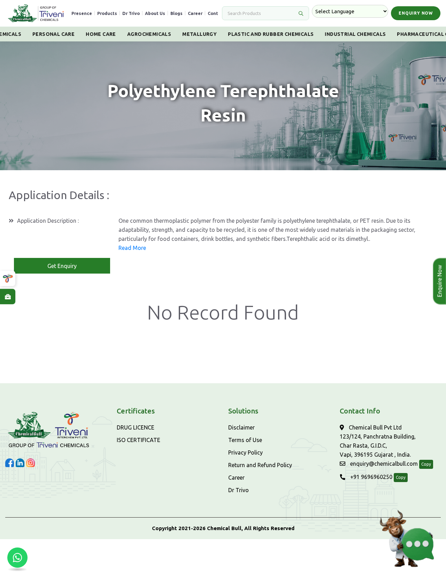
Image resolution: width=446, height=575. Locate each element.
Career (195, 13)
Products (107, 13)
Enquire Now (440, 281)
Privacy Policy (245, 452)
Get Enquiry (62, 266)
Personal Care (53, 34)
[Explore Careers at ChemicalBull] (7, 296)
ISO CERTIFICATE (138, 440)
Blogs (176, 13)
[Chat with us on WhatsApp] (17, 557)
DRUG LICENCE (135, 427)
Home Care (101, 34)
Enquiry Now (416, 13)
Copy (426, 464)
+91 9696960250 (370, 477)
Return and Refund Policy (260, 465)
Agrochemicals (149, 34)
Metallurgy (199, 34)
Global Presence (74, 13)
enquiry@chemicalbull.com (383, 463)
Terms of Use (245, 440)
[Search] (300, 13)
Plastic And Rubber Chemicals (271, 34)
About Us (155, 13)
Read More (132, 248)
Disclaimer (241, 427)
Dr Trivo (131, 13)
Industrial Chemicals (355, 34)
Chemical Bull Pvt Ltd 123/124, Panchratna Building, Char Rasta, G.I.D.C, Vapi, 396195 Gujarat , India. (378, 441)
